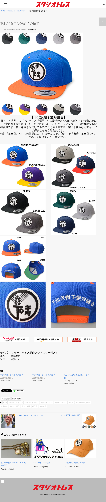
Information (11, 30)
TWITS (11, 403)
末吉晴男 (42, 406)
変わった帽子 (15, 406)
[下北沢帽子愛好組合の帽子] (80, 448)
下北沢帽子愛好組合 (82, 403)
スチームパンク (60, 403)
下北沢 (70, 403)
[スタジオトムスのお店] (48, 448)
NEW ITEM (20, 30)
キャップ (19, 403)
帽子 (28, 406)
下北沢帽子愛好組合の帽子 (11, 375)
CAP (5, 403)
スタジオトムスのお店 (41, 463)
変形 (23, 406)
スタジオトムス (46, 403)
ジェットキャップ (31, 403)
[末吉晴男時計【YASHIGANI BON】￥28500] (16, 448)
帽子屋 (34, 406)
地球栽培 (4, 406)
